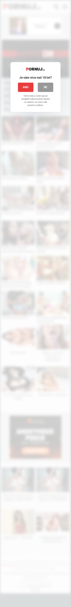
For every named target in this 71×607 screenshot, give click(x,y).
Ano (26, 87)
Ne (45, 87)
